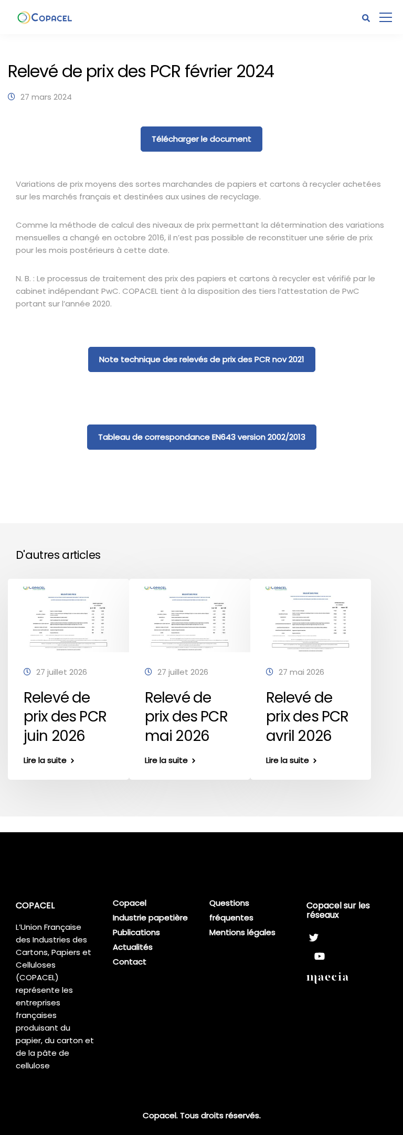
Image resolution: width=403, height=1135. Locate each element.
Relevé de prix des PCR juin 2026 (65, 716)
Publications (136, 932)
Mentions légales (242, 932)
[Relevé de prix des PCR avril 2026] (311, 618)
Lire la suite (45, 760)
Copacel (129, 902)
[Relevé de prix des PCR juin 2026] (68, 618)
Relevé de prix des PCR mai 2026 (186, 716)
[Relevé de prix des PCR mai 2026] (189, 618)
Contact (129, 961)
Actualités (133, 946)
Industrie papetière (150, 917)
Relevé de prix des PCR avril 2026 (307, 716)
